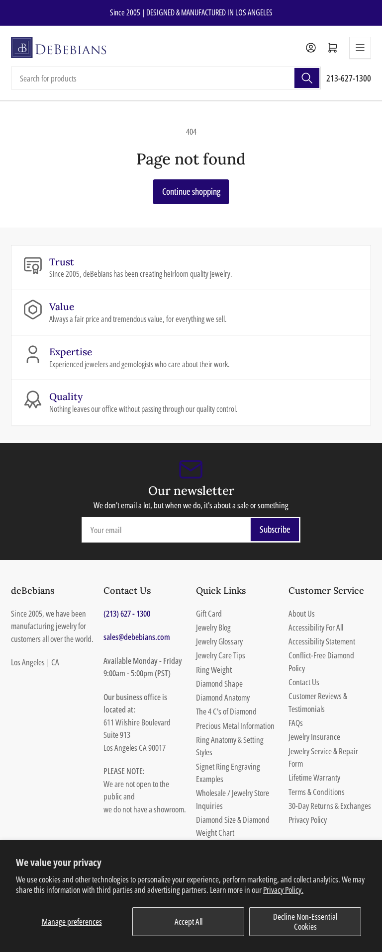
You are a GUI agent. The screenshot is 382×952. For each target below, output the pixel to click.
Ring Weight (214, 669)
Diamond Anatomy (223, 697)
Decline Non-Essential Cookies (305, 921)
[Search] (307, 78)
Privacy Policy (307, 819)
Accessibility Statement (321, 641)
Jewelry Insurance (314, 736)
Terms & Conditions (316, 791)
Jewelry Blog (213, 627)
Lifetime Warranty (314, 777)
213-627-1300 (348, 78)
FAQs (295, 722)
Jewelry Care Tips (220, 655)
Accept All (188, 921)
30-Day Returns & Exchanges (329, 805)
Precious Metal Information (235, 725)
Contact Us (303, 682)
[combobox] (166, 78)
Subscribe (275, 529)
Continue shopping (191, 191)
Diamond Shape (219, 683)
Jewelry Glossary (219, 641)
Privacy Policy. (283, 889)
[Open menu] (360, 48)
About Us (301, 613)
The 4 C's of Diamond (226, 711)
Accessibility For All (315, 627)
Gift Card (209, 613)
